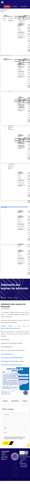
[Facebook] (2, 2)
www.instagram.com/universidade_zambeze (12, 361)
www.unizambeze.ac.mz (7, 354)
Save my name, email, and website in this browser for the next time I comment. (14, 437)
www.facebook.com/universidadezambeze (12, 357)
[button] (7, 6)
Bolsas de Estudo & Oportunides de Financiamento (14, 207)
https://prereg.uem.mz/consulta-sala (10, 328)
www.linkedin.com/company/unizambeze (11, 364)
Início (2, 11)
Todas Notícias (15, 401)
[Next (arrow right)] (1, 483)
